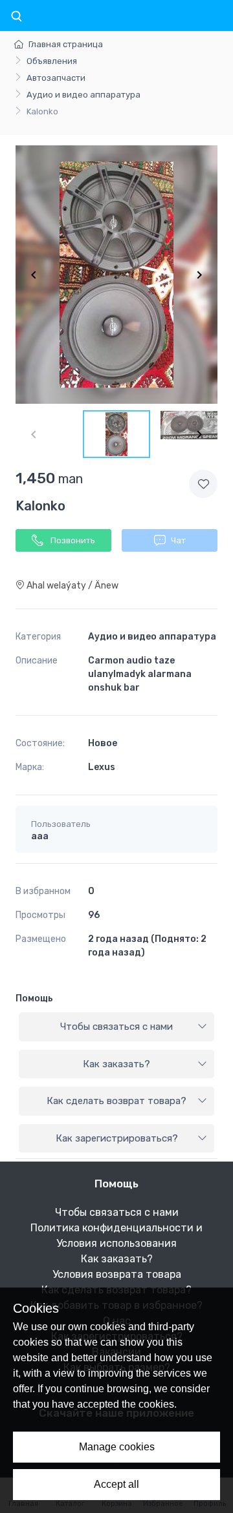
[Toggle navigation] (16, 17)
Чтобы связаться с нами (116, 1026)
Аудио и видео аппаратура (83, 94)
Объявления (52, 61)
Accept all (116, 1484)
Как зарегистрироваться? (117, 1138)
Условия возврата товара (116, 1274)
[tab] (116, 1027)
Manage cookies (117, 1446)
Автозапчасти (56, 78)
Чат (178, 540)
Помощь (34, 998)
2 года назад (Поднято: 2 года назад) (147, 946)
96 (94, 915)
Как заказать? (116, 1064)
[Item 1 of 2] (116, 274)
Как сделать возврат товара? (116, 1101)
